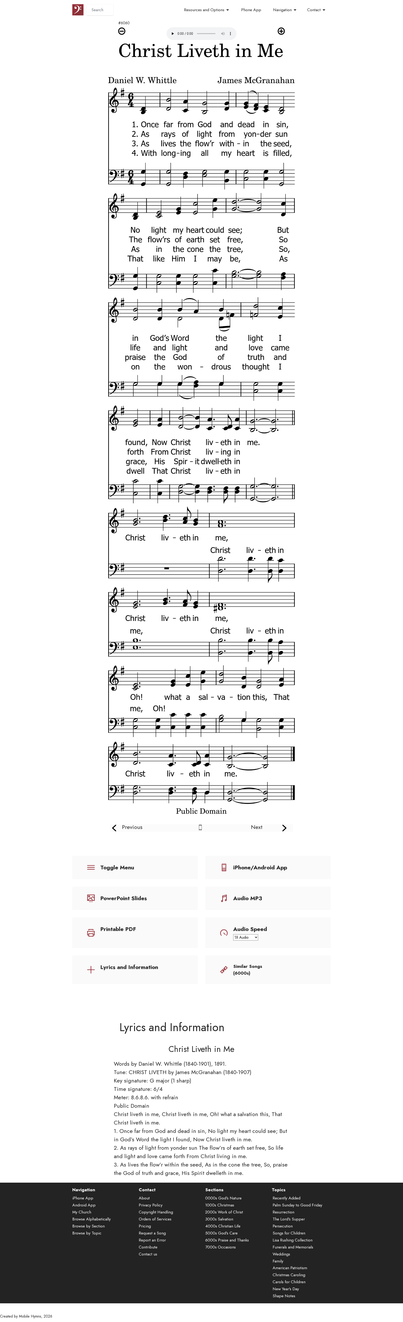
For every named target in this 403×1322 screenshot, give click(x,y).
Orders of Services (155, 1219)
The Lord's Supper (289, 1219)
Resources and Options (204, 10)
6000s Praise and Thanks (227, 1240)
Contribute (148, 1247)
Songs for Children (289, 1233)
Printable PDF (118, 929)
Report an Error (152, 1240)
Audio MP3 (247, 898)
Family (278, 1261)
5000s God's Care (221, 1233)
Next (256, 827)
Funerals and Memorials (293, 1247)
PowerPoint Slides (123, 898)
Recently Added (286, 1198)
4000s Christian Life (222, 1226)
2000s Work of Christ (224, 1212)
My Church (81, 1212)
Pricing (145, 1226)
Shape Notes (284, 1296)
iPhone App (82, 1198)
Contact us (148, 1254)
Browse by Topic (86, 1233)
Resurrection (283, 1212)
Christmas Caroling (289, 1275)
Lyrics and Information (129, 967)
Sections (214, 1189)
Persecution (283, 1226)
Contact (314, 10)
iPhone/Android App (260, 867)
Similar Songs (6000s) (247, 969)
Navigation (282, 10)
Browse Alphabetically (91, 1219)
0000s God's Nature (223, 1198)
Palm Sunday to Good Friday (297, 1205)
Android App (84, 1205)
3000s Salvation (219, 1219)
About (144, 1198)
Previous (132, 827)
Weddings (281, 1254)
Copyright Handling (156, 1212)
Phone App (251, 10)
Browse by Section (88, 1226)
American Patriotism (290, 1268)
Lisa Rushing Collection (293, 1240)
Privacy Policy (151, 1205)
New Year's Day (286, 1289)
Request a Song (152, 1233)
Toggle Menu (117, 867)
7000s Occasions (220, 1247)
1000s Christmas (219, 1205)
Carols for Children (289, 1282)
